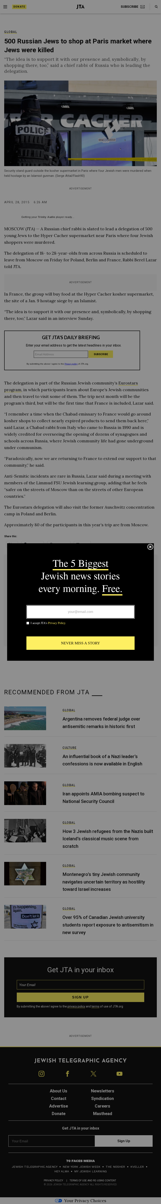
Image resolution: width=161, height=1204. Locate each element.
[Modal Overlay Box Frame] (80, 602)
